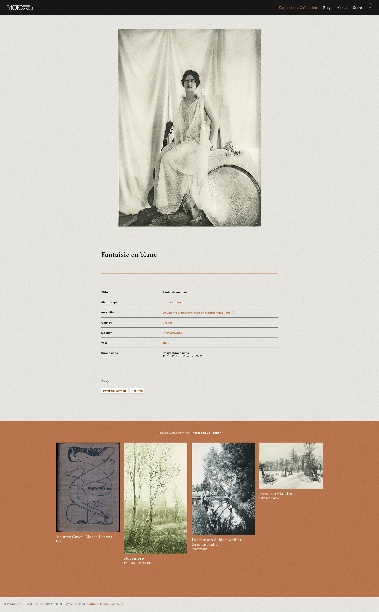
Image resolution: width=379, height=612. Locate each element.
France (168, 322)
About (342, 8)
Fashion (137, 390)
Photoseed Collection (206, 432)
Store (357, 8)
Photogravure (172, 332)
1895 (166, 342)
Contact (92, 603)
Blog (327, 8)
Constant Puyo (173, 302)
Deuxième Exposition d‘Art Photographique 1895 (197, 312)
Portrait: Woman (114, 390)
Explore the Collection (298, 8)
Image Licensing (111, 603)
